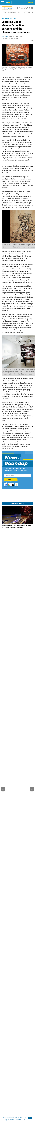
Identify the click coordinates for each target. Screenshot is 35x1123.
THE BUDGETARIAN (24, 12)
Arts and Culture (9, 18)
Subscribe (30, 2)
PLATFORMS (5, 36)
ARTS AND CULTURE (9, 12)
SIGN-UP (10, 479)
